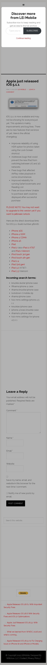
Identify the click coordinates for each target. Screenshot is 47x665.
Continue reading (23, 38)
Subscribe (32, 30)
